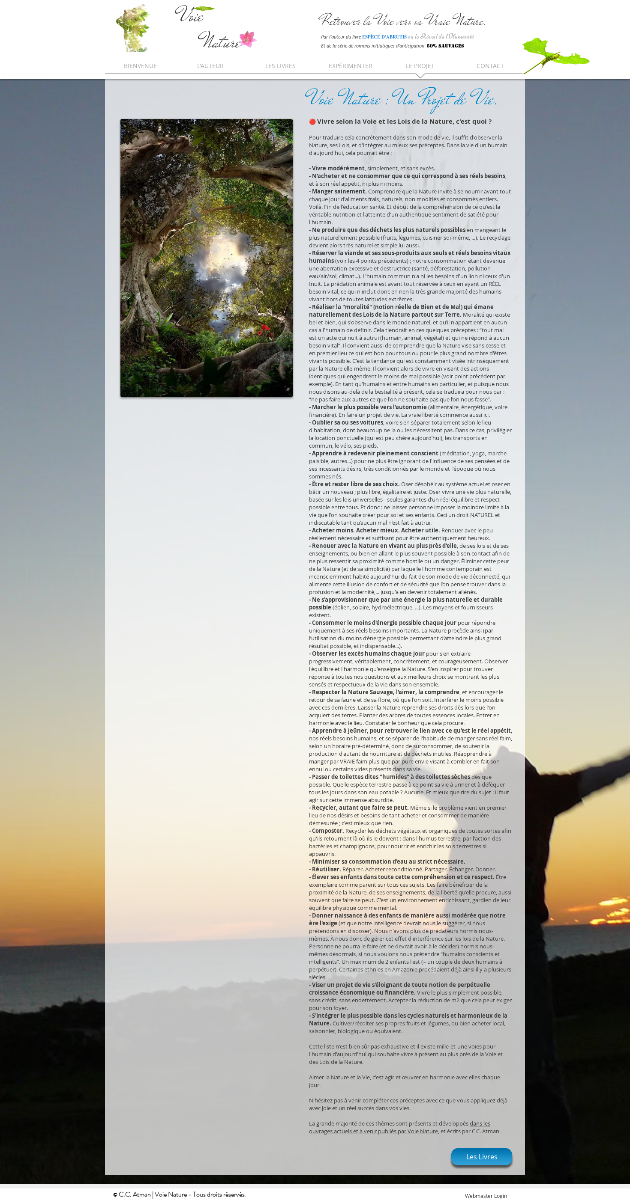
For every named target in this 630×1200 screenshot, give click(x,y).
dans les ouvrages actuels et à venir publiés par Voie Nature (399, 1127)
